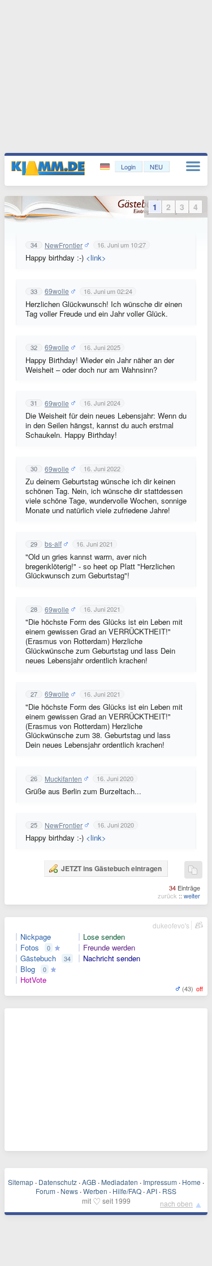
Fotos (29, 947)
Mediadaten (119, 1182)
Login (128, 166)
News (69, 1191)
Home (191, 1182)
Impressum (160, 1182)
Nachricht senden (111, 958)
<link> (96, 257)
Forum (45, 1191)
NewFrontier (64, 245)
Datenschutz (57, 1182)
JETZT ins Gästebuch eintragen (111, 868)
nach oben (176, 1203)
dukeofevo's (171, 925)
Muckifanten (63, 778)
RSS (169, 1191)
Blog (27, 969)
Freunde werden (109, 947)
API (151, 1191)
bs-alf (53, 543)
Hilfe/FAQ (127, 1191)
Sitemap (20, 1182)
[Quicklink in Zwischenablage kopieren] (192, 870)
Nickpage (35, 936)
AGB (89, 1182)
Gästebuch (38, 958)
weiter (192, 895)
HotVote (33, 979)
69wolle (57, 291)
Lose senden (104, 936)
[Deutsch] (106, 166)
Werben (95, 1191)
